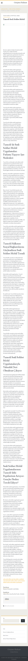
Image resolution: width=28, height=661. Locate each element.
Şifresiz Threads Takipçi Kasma (9, 638)
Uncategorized (14, 9)
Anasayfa (4, 9)
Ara (3, 618)
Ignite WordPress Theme (9, 657)
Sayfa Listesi (5, 635)
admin (18, 15)
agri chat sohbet (15, 579)
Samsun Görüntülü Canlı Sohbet (11, 589)
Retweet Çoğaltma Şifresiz (8, 632)
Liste (4, 628)
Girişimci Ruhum (20, 2)
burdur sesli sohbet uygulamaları (14, 582)
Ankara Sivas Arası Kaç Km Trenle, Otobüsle (13, 594)
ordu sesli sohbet (7, 579)
